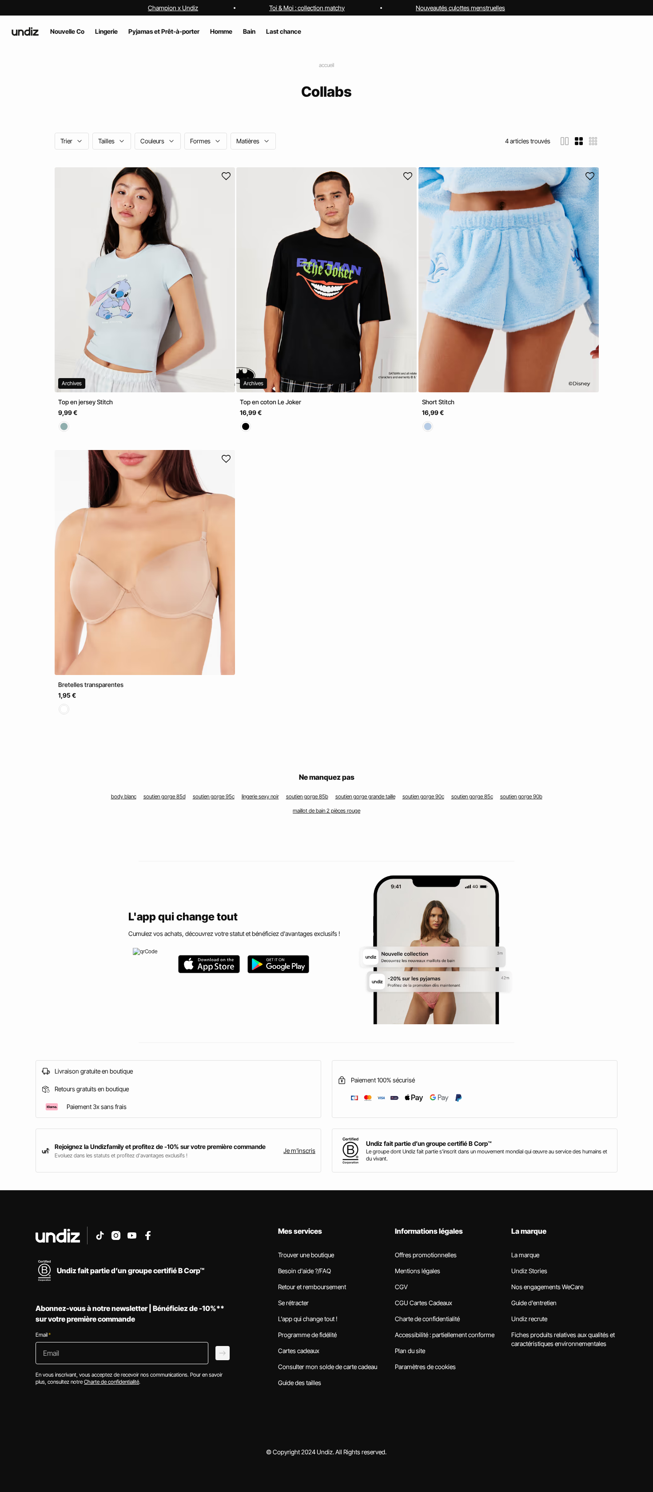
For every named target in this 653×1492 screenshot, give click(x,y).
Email (43, 1334)
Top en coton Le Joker (270, 402)
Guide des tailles (299, 1382)
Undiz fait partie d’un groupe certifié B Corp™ (429, 1143)
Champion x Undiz (173, 8)
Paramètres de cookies (425, 1366)
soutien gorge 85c (472, 796)
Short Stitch (438, 402)
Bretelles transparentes (90, 684)
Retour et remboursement (312, 1287)
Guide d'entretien (534, 1302)
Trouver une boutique (306, 1255)
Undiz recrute (529, 1318)
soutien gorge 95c (214, 796)
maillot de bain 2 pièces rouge (326, 810)
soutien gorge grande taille (365, 796)
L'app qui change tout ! (308, 1318)
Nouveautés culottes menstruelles (460, 8)
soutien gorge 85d (164, 796)
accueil (326, 65)
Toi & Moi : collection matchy (307, 8)
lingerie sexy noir (260, 796)
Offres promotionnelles (426, 1255)
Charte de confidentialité (427, 1318)
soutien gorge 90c (423, 796)
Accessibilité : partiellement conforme (444, 1334)
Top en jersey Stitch (85, 402)
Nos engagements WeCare (547, 1287)
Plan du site (410, 1350)
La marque (525, 1255)
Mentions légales (417, 1271)
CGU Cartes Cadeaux (423, 1302)
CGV (401, 1287)
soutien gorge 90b (521, 796)
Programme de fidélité (307, 1334)
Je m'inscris (299, 1150)
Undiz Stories (529, 1271)
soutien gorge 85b (307, 796)
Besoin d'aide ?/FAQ (304, 1271)
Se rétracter (293, 1302)
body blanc (123, 796)
